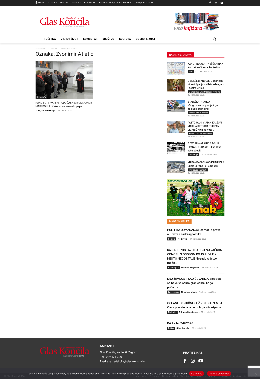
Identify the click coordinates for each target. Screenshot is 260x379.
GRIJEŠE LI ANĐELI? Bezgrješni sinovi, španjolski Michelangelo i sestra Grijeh (206, 84)
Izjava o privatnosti (219, 373)
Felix (191, 71)
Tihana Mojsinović (188, 312)
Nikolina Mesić (189, 292)
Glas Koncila (182, 328)
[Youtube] (222, 3)
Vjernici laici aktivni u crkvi (200, 133)
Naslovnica (41, 48)
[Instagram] (216, 3)
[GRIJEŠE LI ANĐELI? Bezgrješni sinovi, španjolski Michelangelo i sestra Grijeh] (176, 85)
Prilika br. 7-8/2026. (180, 323)
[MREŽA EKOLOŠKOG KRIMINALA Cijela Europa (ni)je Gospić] (176, 167)
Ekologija (172, 312)
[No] (255, 373)
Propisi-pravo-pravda (198, 112)
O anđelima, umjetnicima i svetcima (204, 92)
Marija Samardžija (45, 110)
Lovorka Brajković (190, 267)
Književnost (173, 292)
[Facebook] (210, 3)
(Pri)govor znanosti (198, 170)
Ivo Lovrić (182, 238)
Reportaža (41, 97)
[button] (214, 39)
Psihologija (173, 267)
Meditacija (193, 154)
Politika (171, 239)
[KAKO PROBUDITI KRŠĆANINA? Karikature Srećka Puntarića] (176, 68)
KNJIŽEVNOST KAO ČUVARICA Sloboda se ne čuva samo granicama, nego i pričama (194, 283)
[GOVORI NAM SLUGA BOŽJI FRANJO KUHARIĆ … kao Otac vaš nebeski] (176, 148)
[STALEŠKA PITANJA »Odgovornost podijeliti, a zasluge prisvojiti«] (176, 106)
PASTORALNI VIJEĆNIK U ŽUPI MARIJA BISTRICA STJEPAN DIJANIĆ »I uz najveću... (205, 126)
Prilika (171, 328)
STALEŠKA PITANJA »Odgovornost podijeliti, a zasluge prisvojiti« (203, 105)
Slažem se (196, 373)
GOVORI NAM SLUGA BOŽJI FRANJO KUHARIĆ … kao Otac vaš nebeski (204, 147)
